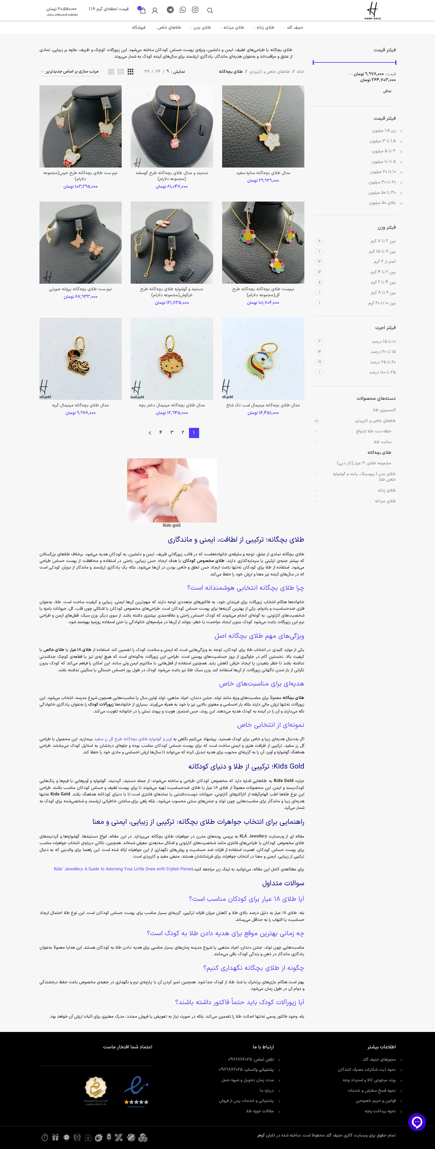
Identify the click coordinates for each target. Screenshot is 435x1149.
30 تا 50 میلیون (382, 193)
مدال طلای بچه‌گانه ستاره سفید (263, 173)
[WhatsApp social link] (183, 10)
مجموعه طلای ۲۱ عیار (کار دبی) (364, 463)
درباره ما (267, 1090)
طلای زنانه (387, 490)
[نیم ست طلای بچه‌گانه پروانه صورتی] (80, 243)
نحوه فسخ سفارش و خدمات (372, 1090)
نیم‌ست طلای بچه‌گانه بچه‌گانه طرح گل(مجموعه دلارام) (263, 292)
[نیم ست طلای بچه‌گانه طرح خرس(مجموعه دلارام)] (80, 126)
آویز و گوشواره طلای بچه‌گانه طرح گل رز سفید (133, 739)
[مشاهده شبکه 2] (111, 72)
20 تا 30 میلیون (382, 182)
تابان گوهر (266, 1135)
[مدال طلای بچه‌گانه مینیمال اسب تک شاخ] (263, 359)
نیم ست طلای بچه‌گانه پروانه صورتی (80, 289)
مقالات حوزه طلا (260, 1111)
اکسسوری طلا (384, 410)
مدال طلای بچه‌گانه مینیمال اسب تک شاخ (263, 405)
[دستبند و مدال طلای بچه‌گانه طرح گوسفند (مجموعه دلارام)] (172, 126)
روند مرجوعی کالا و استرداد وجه (369, 1080)
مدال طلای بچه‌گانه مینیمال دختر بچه (172, 405)
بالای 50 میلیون (382, 203)
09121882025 (240, 1059)
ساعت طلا (382, 442)
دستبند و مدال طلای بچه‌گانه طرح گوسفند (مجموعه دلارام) (171, 176)
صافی (387, 91)
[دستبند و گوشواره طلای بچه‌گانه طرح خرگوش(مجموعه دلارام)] (172, 243)
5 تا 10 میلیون (384, 162)
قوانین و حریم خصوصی (376, 1101)
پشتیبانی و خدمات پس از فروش (246, 1101)
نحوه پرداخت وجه (380, 1111)
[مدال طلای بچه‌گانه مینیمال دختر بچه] (172, 359)
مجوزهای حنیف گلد (379, 1059)
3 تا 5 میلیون (384, 151)
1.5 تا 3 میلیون (383, 141)
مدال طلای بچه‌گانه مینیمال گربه (80, 405)
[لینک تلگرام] (170, 10)
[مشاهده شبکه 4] (120, 72)
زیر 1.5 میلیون (384, 131)
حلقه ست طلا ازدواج (373, 431)
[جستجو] (210, 10)
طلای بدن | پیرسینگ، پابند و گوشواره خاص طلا (364, 477)
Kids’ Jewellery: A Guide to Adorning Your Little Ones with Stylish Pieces (123, 869)
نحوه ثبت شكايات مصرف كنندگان (367, 1070)
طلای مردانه (385, 501)
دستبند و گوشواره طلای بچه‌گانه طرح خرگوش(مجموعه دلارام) (171, 292)
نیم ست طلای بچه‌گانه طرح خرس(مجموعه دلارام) (80, 176)
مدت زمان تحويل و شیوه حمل (248, 1080)
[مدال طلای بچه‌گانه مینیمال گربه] (80, 359)
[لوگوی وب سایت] (373, 10)
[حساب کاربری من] (155, 10)
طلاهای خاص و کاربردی (375, 421)
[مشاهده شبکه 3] (130, 72)
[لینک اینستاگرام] (195, 10)
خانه (300, 72)
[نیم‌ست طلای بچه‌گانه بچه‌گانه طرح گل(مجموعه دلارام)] (263, 243)
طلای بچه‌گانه (379, 453)
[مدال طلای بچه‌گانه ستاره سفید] (263, 126)
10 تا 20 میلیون (383, 172)
